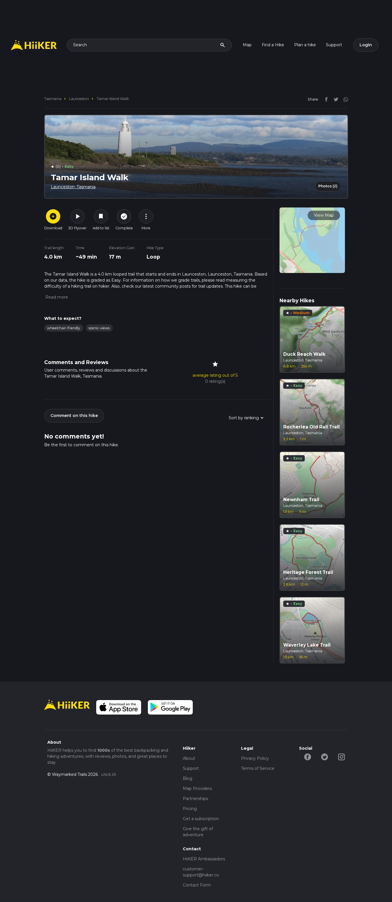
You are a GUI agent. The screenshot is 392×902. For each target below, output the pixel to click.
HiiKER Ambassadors (204, 858)
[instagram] (343, 99)
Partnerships (195, 798)
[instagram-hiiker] (341, 756)
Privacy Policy (255, 758)
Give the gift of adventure (198, 831)
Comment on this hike (74, 415)
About (189, 758)
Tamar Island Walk (113, 99)
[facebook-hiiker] (307, 756)
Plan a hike (305, 44)
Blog (187, 778)
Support (334, 44)
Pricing (190, 808)
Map (247, 44)
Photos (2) (327, 186)
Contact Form (197, 885)
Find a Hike (273, 44)
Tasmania (52, 99)
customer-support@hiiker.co (201, 872)
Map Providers (197, 788)
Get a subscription (201, 818)
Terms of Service (257, 768)
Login (366, 44)
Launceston (79, 99)
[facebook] (325, 99)
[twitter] (334, 99)
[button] (56, 297)
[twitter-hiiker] (324, 756)
